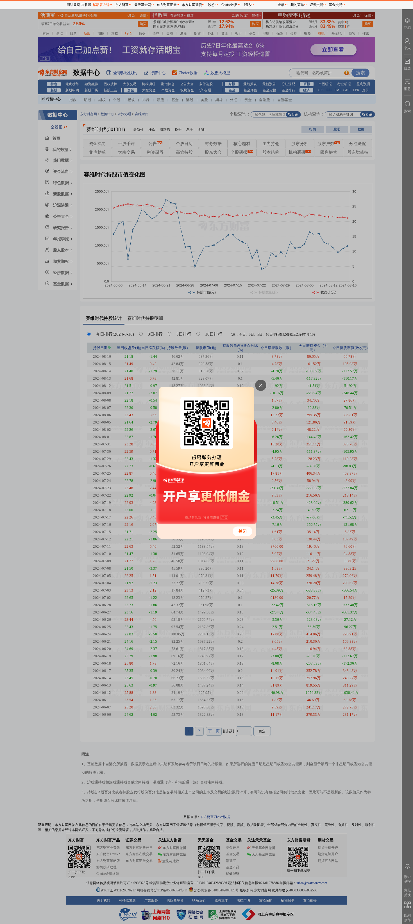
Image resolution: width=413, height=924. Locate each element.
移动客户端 (101, 5)
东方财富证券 (166, 5)
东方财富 (122, 5)
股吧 (247, 5)
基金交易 (335, 5)
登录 (281, 5)
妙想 (211, 5)
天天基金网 (142, 5)
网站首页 (73, 5)
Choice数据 (229, 5)
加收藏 (86, 5)
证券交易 (316, 5)
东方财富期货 (192, 5)
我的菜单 (297, 5)
